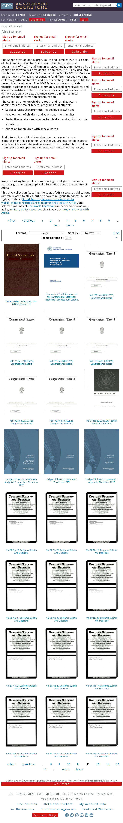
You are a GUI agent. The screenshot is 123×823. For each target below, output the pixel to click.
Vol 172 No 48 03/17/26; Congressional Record (61, 362)
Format (21, 233)
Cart (84, 19)
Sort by (73, 233)
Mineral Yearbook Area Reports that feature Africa (44, 202)
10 (68, 764)
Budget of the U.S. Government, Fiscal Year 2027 (61, 481)
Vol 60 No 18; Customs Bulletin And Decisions (21, 551)
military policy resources (26, 209)
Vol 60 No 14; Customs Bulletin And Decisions (101, 687)
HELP (73, 19)
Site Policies (27, 804)
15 (117, 764)
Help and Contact (58, 804)
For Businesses (21, 809)
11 (78, 764)
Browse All (13, 14)
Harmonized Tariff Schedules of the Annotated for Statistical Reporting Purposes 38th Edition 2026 (61, 297)
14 (107, 764)
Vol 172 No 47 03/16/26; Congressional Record (21, 362)
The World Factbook (41, 206)
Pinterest (86, 815)
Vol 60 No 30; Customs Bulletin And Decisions (61, 755)
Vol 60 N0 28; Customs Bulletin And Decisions (101, 619)
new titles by (22, 19)
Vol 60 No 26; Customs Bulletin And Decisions (61, 551)
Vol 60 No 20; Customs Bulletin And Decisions (61, 619)
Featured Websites (98, 809)
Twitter (72, 815)
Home (4, 26)
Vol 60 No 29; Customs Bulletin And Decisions (61, 687)
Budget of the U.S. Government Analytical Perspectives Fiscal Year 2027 (21, 482)
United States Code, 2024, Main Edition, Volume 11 (21, 303)
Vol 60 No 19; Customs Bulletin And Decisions (101, 551)
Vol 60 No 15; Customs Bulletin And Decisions (101, 755)
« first (11, 220)
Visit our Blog (45, 815)
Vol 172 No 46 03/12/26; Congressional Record (101, 296)
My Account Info (93, 804)
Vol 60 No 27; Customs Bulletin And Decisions (21, 619)
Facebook (67, 815)
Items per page (52, 238)
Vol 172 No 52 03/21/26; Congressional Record (21, 422)
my (58, 19)
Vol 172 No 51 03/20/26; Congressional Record (101, 362)
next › (56, 225)
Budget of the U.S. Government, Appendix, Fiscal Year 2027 (101, 481)
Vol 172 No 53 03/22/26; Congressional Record (61, 422)
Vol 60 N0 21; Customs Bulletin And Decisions (21, 687)
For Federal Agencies (58, 809)
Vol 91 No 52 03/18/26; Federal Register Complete (101, 422)
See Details (61, 784)
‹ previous (28, 220)
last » (70, 225)
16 (44, 769)
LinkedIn (91, 815)
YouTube (82, 815)
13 (97, 764)
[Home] (25, 7)
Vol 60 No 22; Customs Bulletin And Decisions (21, 755)
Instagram (77, 815)
